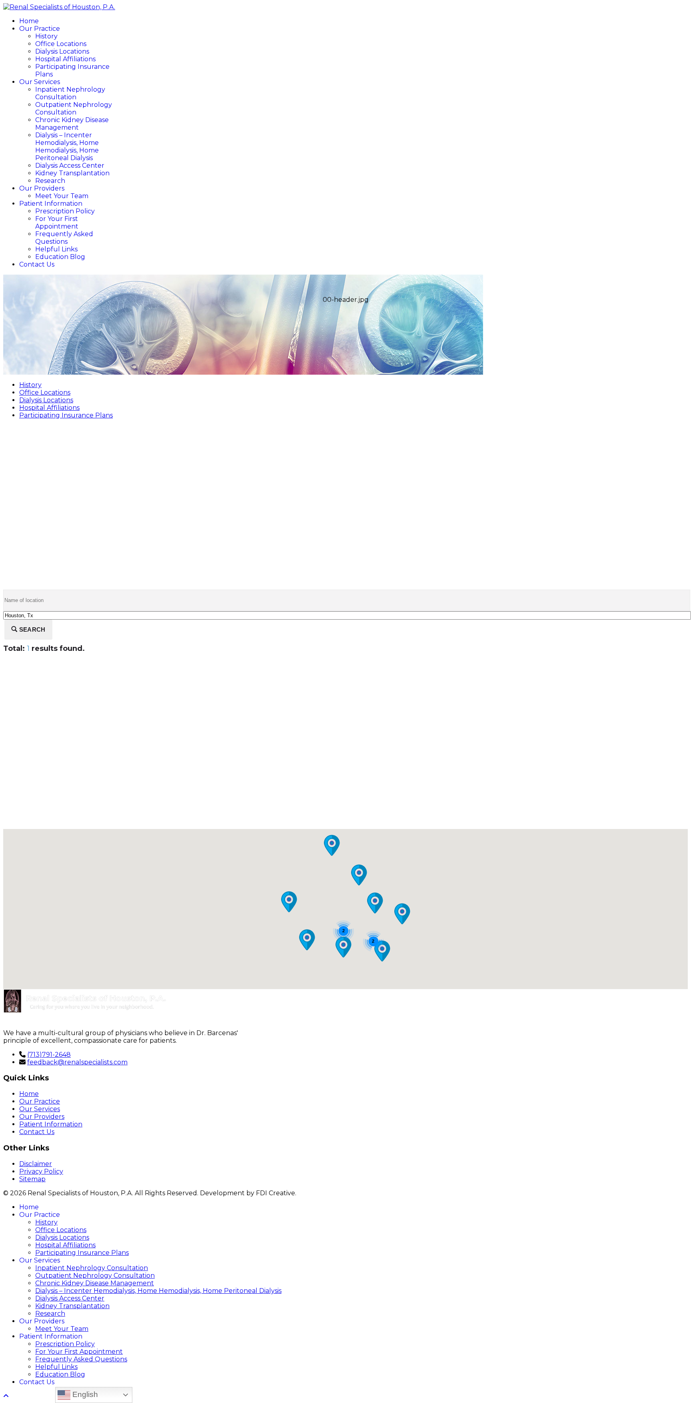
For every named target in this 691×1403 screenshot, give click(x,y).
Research (50, 181)
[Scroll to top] (6, 1396)
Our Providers (41, 188)
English (84, 1394)
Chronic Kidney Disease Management (72, 123)
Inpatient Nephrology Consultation (70, 93)
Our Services (39, 82)
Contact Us (36, 264)
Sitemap (32, 1179)
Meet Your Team (61, 196)
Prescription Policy (65, 211)
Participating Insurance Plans (66, 415)
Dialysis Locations (62, 51)
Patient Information (50, 203)
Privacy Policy (41, 1171)
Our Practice (39, 28)
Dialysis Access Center (69, 165)
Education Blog (60, 257)
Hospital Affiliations (65, 59)
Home (29, 21)
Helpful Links (56, 249)
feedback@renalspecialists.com (77, 1062)
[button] (289, 902)
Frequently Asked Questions (64, 237)
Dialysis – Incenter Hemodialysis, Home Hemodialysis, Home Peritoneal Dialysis (67, 146)
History (46, 36)
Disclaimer (35, 1164)
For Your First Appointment (56, 222)
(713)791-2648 (49, 1054)
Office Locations (60, 44)
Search (32, 629)
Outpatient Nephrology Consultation (73, 108)
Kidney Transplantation (72, 173)
